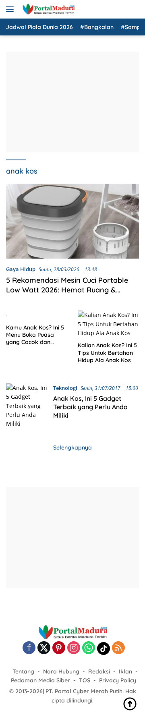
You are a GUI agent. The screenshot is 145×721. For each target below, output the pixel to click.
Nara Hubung (61, 671)
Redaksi (99, 671)
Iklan (125, 671)
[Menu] (11, 9)
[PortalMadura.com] (47, 9)
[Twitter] (43, 648)
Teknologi (65, 388)
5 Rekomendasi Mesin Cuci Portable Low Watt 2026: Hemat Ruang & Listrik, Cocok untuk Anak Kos (67, 290)
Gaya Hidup (20, 269)
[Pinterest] (58, 648)
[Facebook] (29, 648)
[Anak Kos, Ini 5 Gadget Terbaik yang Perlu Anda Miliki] (26, 406)
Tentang (23, 671)
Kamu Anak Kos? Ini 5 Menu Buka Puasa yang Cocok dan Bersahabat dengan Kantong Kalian (35, 335)
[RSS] (118, 648)
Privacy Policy (117, 680)
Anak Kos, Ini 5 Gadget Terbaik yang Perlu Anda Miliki (90, 406)
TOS (84, 680)
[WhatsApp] (88, 648)
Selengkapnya (72, 447)
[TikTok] (103, 648)
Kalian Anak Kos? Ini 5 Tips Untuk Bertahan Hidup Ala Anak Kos (107, 352)
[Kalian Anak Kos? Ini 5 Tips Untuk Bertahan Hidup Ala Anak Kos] (108, 324)
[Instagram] (73, 648)
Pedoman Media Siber (40, 680)
